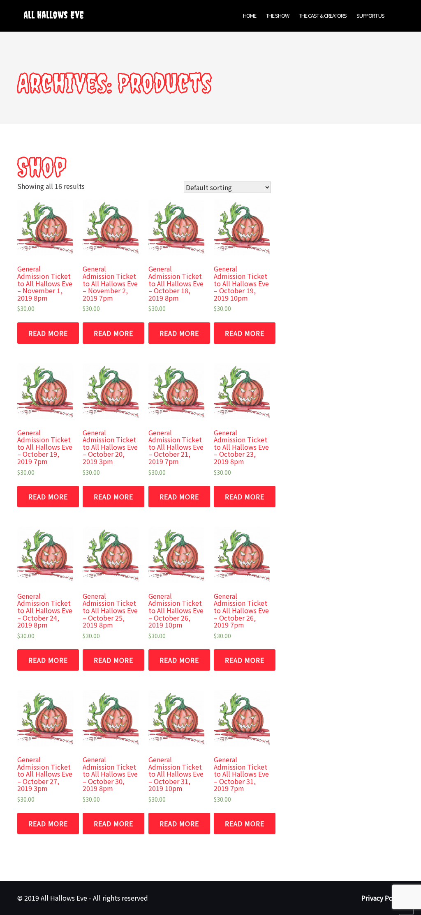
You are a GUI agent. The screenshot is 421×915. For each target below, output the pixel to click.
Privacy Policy (382, 898)
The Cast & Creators (323, 15)
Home (249, 15)
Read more (48, 333)
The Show (277, 15)
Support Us (370, 15)
